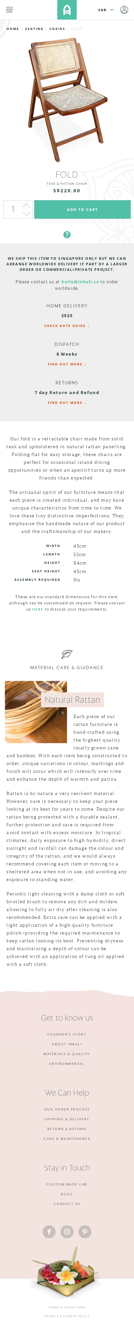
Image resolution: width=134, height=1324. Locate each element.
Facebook (49, 1231)
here (38, 609)
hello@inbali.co (80, 282)
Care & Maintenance (67, 1138)
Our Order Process (67, 1109)
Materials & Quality (67, 1054)
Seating (34, 28)
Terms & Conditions (67, 1307)
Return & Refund (67, 1129)
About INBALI (67, 1044)
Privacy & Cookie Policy (67, 1316)
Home (13, 28)
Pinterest (84, 1231)
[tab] (67, 227)
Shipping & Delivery (67, 1119)
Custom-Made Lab (67, 1184)
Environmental (67, 1064)
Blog (67, 1194)
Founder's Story (67, 1034)
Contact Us (67, 1204)
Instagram (67, 1231)
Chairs (57, 28)
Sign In (124, 10)
